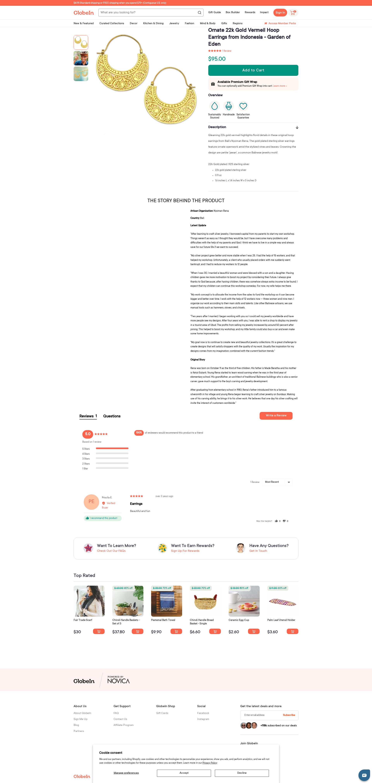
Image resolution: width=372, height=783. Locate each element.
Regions (237, 23)
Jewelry (174, 23)
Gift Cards (162, 713)
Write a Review (276, 415)
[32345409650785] (176, 631)
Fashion (189, 23)
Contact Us (120, 719)
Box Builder (233, 12)
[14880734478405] (137, 631)
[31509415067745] (254, 631)
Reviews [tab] (88, 416)
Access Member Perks (282, 23)
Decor (133, 23)
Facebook (203, 713)
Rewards (250, 12)
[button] (219, 51)
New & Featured (84, 23)
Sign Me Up (80, 719)
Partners (79, 731)
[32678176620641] (99, 631)
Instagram (203, 719)
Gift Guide (214, 12)
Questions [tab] (112, 416)
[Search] (199, 13)
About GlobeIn (82, 713)
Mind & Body (207, 23)
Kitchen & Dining (153, 23)
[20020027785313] (215, 631)
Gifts (224, 23)
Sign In (280, 13)
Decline (242, 773)
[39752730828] (292, 631)
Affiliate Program (124, 725)
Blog (76, 725)
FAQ (116, 713)
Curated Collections (111, 23)
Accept (184, 773)
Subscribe (289, 715)
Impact (264, 12)
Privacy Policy (209, 763)
